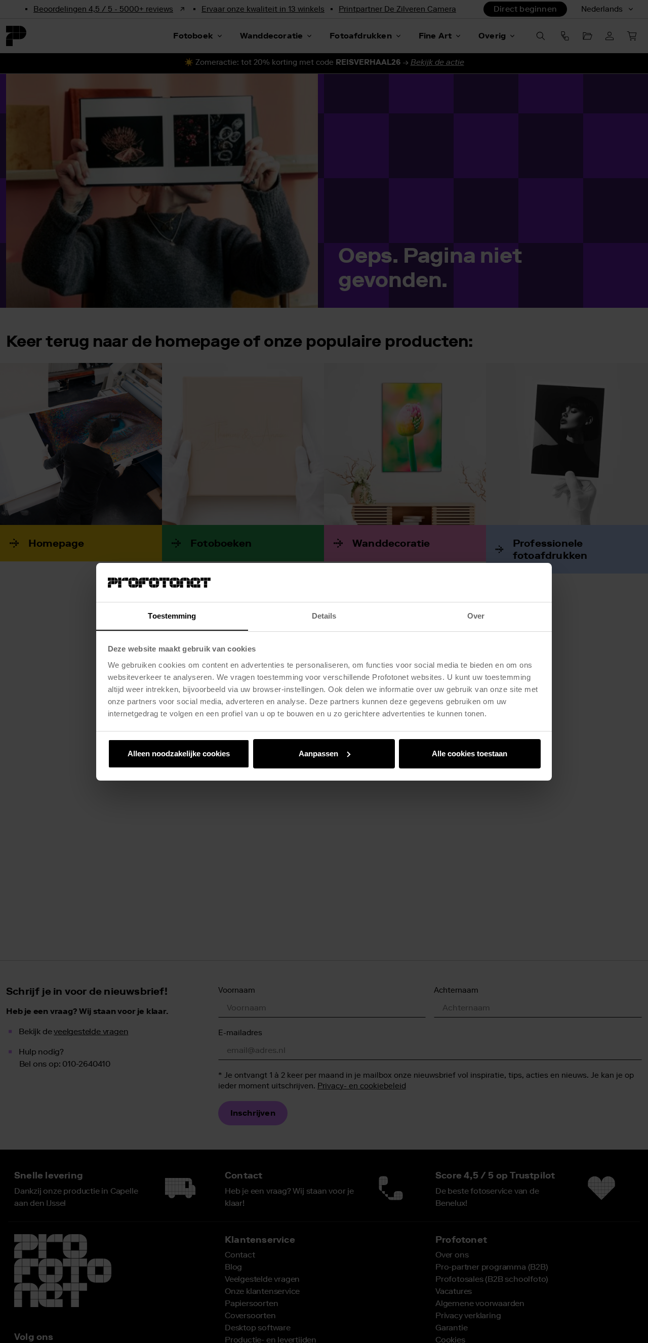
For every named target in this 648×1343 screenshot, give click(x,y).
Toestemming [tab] (172, 615)
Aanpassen (318, 753)
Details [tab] (324, 615)
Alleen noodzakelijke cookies (179, 753)
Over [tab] (475, 615)
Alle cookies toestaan (469, 753)
